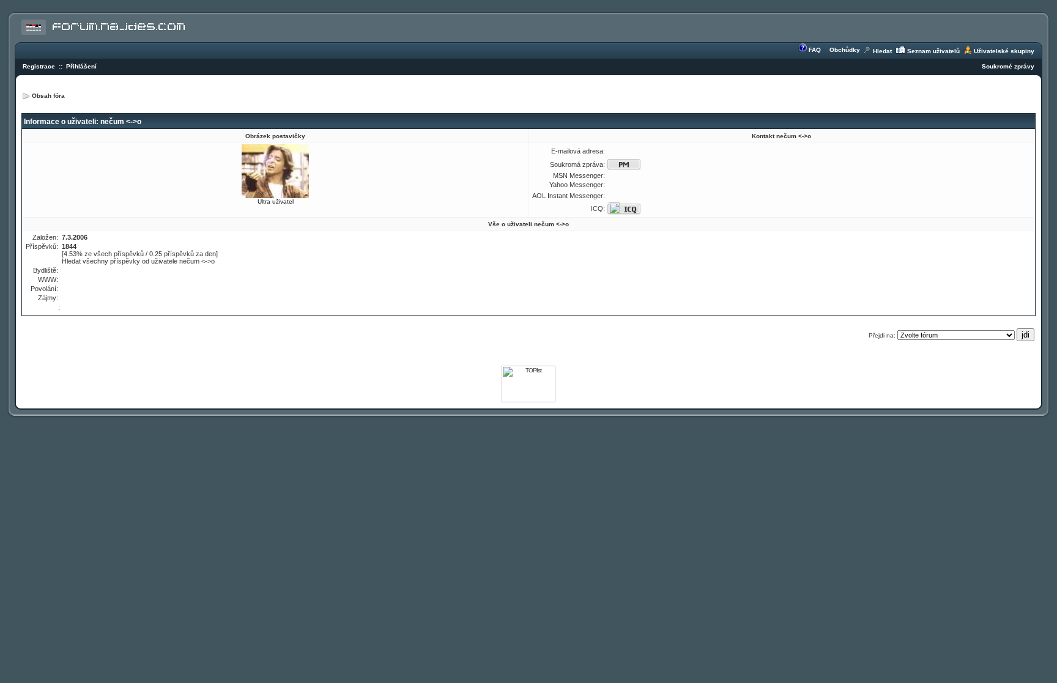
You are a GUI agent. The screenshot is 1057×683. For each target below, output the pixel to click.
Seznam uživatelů (933, 51)
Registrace (39, 66)
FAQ (815, 49)
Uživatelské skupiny (1004, 51)
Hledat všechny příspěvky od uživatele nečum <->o (138, 261)
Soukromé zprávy (1008, 66)
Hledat (882, 51)
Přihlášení (81, 66)
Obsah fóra (48, 95)
